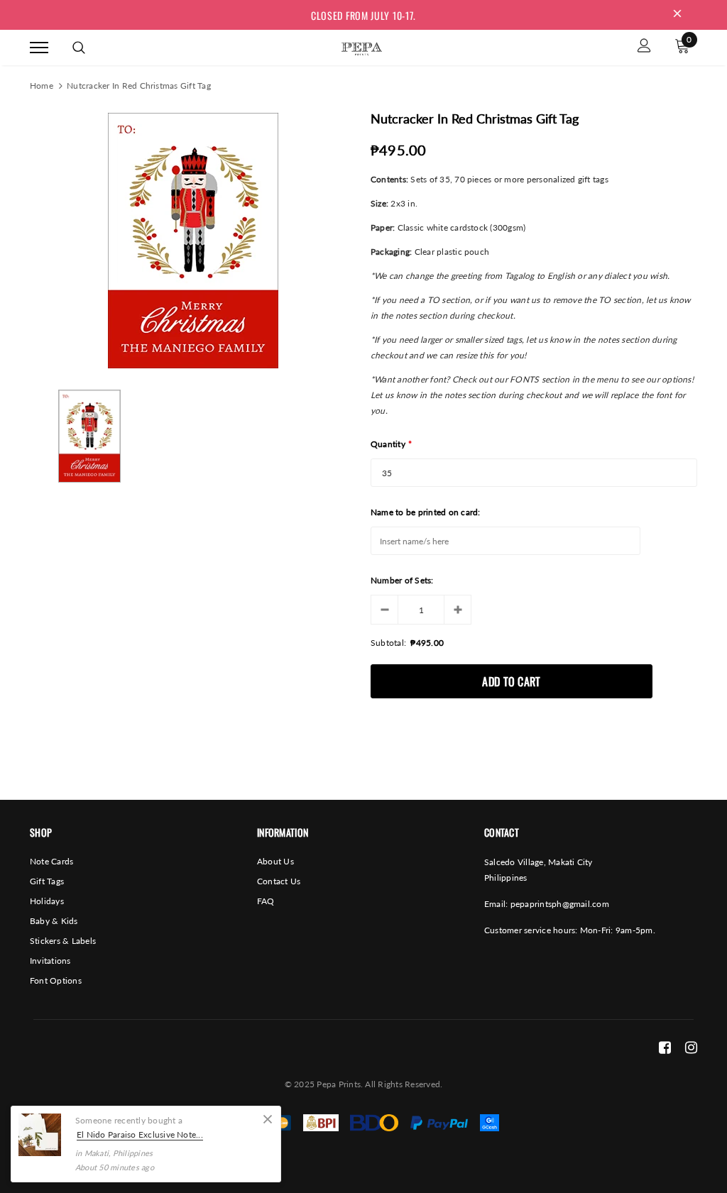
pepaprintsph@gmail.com (559, 903)
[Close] (267, 1119)
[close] (677, 15)
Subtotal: (388, 642)
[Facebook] (665, 1046)
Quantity (391, 444)
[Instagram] (691, 1046)
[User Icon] (644, 47)
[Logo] (361, 46)
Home (41, 85)
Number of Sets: (402, 580)
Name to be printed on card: (425, 512)
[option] (193, 240)
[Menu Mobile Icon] (39, 47)
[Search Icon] (78, 47)
